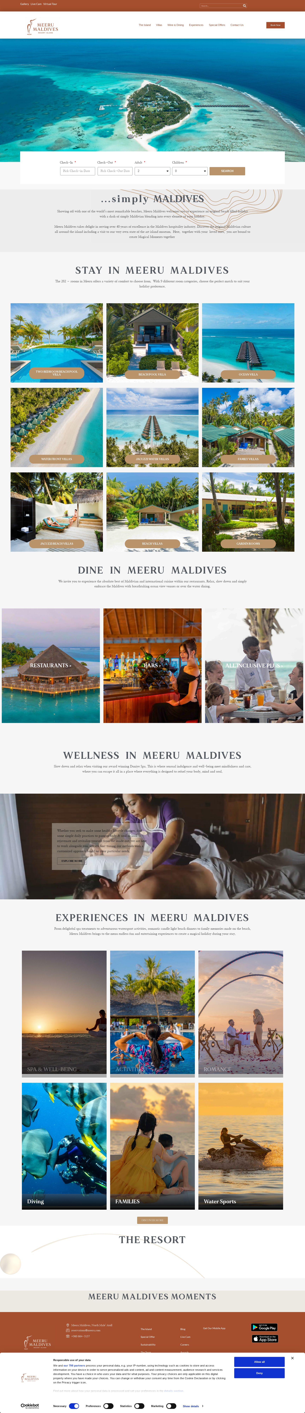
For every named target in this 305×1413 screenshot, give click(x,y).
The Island (145, 24)
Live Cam (36, 3)
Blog (182, 1329)
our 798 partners (74, 1365)
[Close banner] (292, 1358)
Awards (184, 1352)
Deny (259, 1373)
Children (178, 162)
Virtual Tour (50, 3)
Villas (159, 24)
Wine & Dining (176, 24)
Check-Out (105, 162)
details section (173, 1390)
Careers (184, 1344)
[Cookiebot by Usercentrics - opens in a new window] (29, 1406)
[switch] (108, 1406)
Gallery (24, 3)
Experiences (196, 24)
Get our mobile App (214, 1328)
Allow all (259, 1361)
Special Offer (148, 1336)
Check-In (67, 162)
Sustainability (148, 1344)
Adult (139, 162)
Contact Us (237, 24)
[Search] (244, 6)
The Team (146, 1352)
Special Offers (217, 24)
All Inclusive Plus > (254, 665)
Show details (191, 1406)
